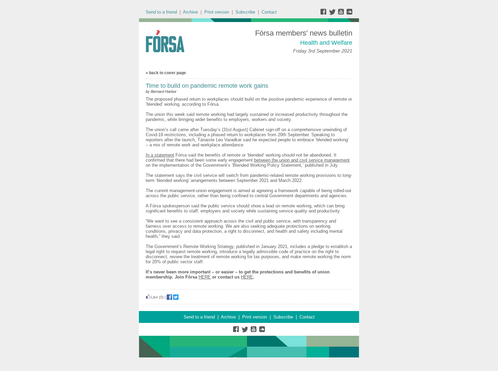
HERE (205, 277)
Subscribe (245, 12)
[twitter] (333, 13)
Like (154, 297)
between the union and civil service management (302, 160)
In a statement (160, 155)
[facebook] (324, 13)
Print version (216, 12)
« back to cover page (166, 72)
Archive (190, 12)
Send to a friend (161, 12)
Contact (269, 12)
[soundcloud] (349, 13)
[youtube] (341, 13)
